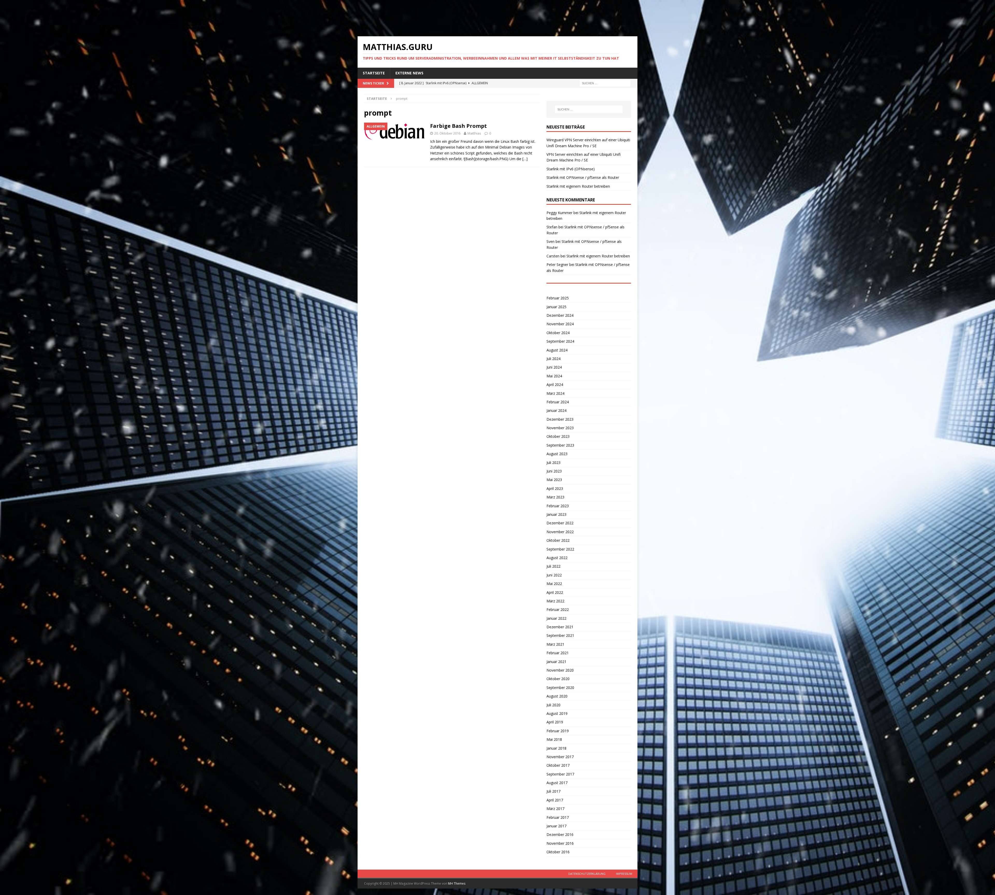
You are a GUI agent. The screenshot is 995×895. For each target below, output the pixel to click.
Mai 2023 (554, 479)
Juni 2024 (554, 367)
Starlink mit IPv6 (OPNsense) (570, 168)
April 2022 (554, 592)
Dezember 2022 (559, 522)
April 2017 (554, 800)
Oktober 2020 (558, 678)
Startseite (374, 73)
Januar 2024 (556, 410)
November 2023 (560, 427)
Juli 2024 (553, 358)
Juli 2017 (553, 791)
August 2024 (556, 350)
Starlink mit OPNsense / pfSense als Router (582, 177)
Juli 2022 (553, 566)
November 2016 (560, 843)
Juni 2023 (554, 471)
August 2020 (556, 696)
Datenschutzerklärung (587, 874)
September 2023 (560, 445)
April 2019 (554, 722)
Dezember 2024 (559, 315)
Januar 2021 (556, 661)
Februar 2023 (557, 505)
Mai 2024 (554, 375)
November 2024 (560, 323)
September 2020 (560, 687)
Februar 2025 (557, 297)
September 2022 (560, 549)
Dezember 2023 (559, 419)
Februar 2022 (557, 609)
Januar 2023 (556, 514)
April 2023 (554, 488)
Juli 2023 (553, 462)
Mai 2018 (554, 739)
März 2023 (555, 497)
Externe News (409, 73)
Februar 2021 (557, 652)
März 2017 (555, 808)
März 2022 (555, 600)
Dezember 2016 (559, 834)
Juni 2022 (554, 575)
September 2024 (560, 341)
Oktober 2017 (558, 765)
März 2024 (555, 393)
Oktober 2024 (558, 332)
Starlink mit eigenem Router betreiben (578, 186)
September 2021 (560, 635)
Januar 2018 (556, 748)
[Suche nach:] (605, 82)
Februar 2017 (557, 817)
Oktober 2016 (558, 851)
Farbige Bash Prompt (458, 125)
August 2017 (556, 782)
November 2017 (560, 756)
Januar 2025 (556, 306)
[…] (525, 158)
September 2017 (560, 774)
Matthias (474, 133)
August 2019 (556, 713)
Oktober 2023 (558, 436)
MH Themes (456, 883)
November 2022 (560, 531)
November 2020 (560, 670)
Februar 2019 (557, 730)
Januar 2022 (556, 618)
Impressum (624, 874)
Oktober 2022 (558, 540)
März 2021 (555, 644)
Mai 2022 (554, 583)
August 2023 (556, 453)
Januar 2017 (556, 825)
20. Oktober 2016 (447, 133)
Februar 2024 (557, 401)
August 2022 (556, 557)
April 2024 (554, 384)
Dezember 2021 (559, 626)
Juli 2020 (553, 704)
